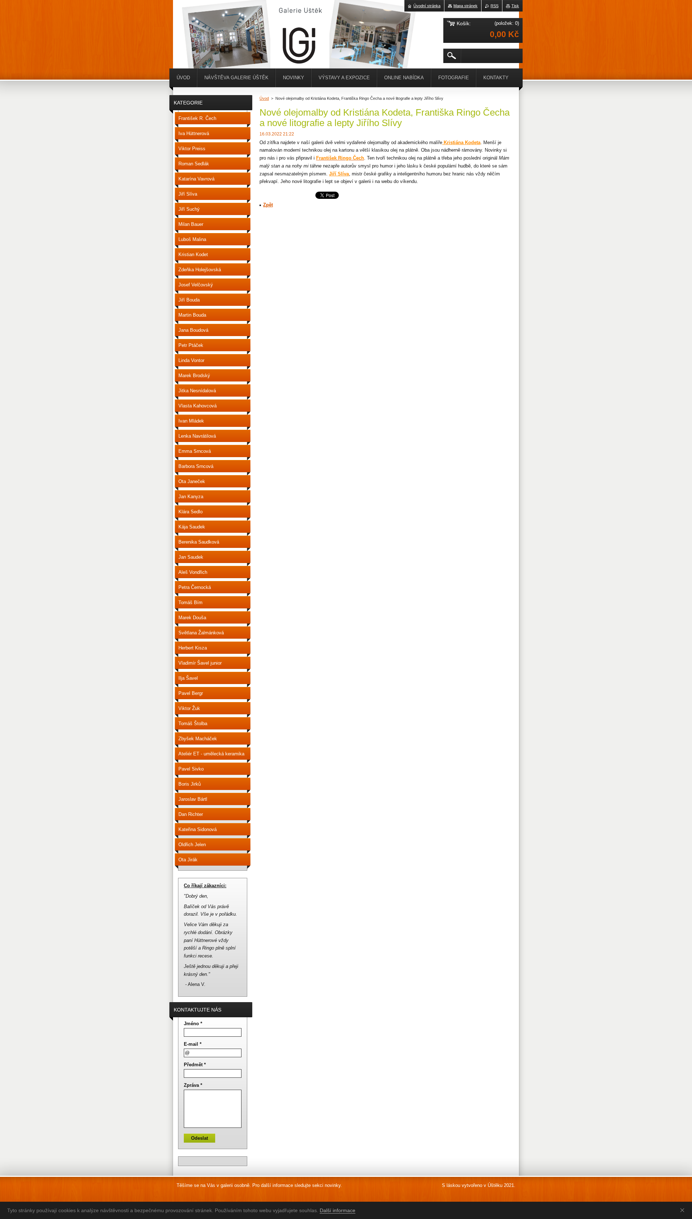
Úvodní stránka (426, 6)
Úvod (264, 98)
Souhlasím (683, 1210)
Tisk (515, 6)
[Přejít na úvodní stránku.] (191, 21)
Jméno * (193, 1023)
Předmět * (195, 1064)
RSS (494, 6)
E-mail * (192, 1044)
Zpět (268, 204)
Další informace (337, 1210)
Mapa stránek (465, 6)
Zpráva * (193, 1085)
